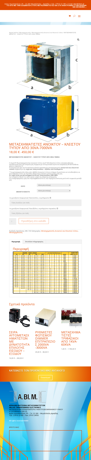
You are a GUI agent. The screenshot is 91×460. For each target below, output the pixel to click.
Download (45, 377)
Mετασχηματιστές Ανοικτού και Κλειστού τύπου (47, 32)
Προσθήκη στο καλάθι (33, 221)
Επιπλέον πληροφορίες (34, 242)
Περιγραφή (16, 242)
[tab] (16, 242)
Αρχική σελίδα (13, 32)
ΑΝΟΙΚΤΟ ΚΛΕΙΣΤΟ (23, 192)
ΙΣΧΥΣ (23, 186)
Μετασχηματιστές (25, 32)
